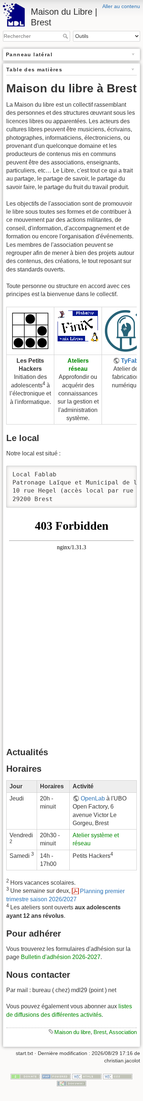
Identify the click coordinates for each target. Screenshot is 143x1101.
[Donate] (25, 1076)
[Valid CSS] (117, 1076)
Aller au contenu (121, 6)
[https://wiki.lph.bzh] (30, 330)
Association (123, 1032)
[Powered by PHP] (56, 1076)
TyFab (129, 361)
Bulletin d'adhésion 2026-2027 (60, 957)
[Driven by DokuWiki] (71, 1083)
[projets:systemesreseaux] (78, 325)
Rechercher (66, 36)
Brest (100, 1032)
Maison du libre (72, 1032)
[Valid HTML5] (87, 1076)
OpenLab (93, 798)
